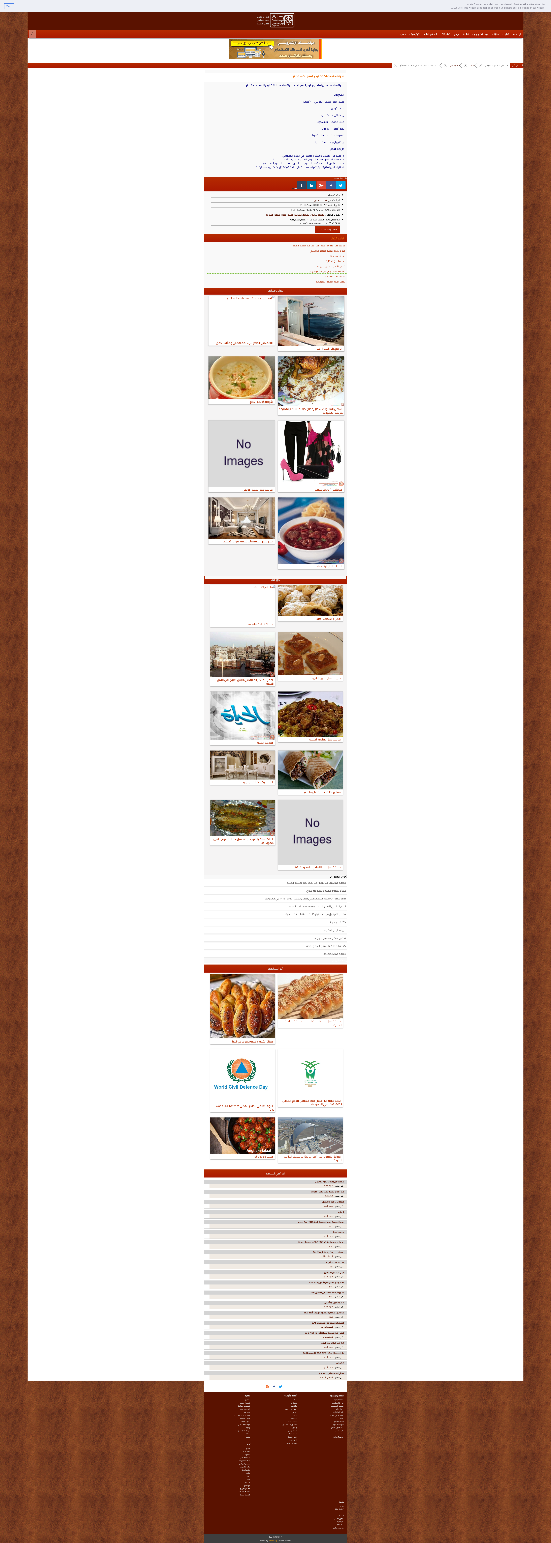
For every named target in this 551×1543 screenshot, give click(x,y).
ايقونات (247, 1427)
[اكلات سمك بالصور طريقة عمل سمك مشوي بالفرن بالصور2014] (242, 818)
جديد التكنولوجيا (481, 34)
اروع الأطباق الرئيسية (329, 566)
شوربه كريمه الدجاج (261, 401)
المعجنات (320, 215)
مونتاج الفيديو (245, 1488)
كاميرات (294, 1415)
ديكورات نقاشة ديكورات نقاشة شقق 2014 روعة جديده (321, 1222)
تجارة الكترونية (245, 1466)
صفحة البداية (339, 1399)
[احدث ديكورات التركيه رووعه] (242, 765)
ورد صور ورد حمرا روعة (335, 1262)
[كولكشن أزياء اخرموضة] (311, 454)
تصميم (403, 34)
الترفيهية (415, 34)
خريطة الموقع (339, 1421)
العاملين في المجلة (337, 1415)
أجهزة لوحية (292, 1437)
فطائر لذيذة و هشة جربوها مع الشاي (327, 251)
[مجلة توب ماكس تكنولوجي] (275, 20)
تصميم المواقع (244, 1463)
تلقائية (306, 215)
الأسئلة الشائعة (338, 1412)
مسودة (269, 215)
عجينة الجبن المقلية (335, 261)
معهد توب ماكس (337, 1427)
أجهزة (496, 34)
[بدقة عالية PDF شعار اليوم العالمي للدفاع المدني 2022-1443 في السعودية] (310, 1073)
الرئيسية (517, 34)
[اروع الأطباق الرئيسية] (311, 530)
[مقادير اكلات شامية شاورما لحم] (310, 770)
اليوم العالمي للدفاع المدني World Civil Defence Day (317, 906)
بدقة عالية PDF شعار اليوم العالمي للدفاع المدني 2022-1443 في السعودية (305, 898)
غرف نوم (340, 1524)
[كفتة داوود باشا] (242, 1135)
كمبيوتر (294, 1418)
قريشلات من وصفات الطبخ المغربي (329, 1182)
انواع (312, 215)
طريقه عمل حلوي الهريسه (325, 678)
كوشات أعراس (327, 1327)
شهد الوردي (338, 960)
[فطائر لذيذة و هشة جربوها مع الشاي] (242, 1006)
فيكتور (247, 1482)
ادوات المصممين (244, 1424)
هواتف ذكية (292, 1421)
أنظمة (466, 34)
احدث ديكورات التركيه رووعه (256, 782)
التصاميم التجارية (244, 1406)
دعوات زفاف (245, 1421)
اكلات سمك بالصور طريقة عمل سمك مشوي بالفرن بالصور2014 (243, 840)
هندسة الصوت (245, 1494)
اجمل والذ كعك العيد (328, 618)
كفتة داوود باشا (337, 256)
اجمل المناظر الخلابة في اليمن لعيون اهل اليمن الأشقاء (245, 681)
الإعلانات (341, 1418)
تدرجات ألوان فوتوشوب (242, 1430)
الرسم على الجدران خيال (328, 348)
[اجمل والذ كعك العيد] (310, 600)
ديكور (331, 1246)
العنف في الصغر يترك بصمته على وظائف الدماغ (244, 342)
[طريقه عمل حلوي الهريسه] (310, 653)
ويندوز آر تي (292, 1430)
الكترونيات (293, 1440)
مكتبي (294, 1412)
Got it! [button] (9, 6)
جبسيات (330, 1226)
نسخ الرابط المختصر (328, 229)
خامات (248, 1433)
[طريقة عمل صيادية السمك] (310, 714)
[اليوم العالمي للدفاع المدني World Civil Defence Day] (242, 1076)
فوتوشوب (246, 1485)
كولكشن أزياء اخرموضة (328, 489)
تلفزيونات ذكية (291, 1443)
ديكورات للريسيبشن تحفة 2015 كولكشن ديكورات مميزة (321, 1242)
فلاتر (248, 1479)
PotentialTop (272, 1540)
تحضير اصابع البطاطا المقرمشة (330, 281)
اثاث (342, 1512)
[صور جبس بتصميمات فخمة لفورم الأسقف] (241, 518)
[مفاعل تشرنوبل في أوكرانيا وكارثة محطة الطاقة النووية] (310, 1135)
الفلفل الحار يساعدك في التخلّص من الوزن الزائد (324, 1333)
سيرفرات (294, 1403)
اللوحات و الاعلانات (244, 1409)
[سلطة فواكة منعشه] (242, 603)
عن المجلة (340, 1409)
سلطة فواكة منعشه (260, 624)
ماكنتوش (293, 1406)
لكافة (277, 215)
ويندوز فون (293, 1433)
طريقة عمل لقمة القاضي (257, 489)
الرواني (341, 1212)
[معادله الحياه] (242, 716)
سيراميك (340, 1521)
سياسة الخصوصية (337, 1406)
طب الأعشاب (339, 1430)
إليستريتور (246, 1451)
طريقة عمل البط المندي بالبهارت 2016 (318, 867)
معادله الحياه (265, 742)
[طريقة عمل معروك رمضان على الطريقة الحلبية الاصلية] (310, 996)
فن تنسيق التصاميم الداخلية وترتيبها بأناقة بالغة (324, 1313)
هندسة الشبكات (244, 1491)
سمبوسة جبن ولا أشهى (334, 1302)
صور (331, 1266)
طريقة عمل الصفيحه (335, 276)
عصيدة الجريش (338, 1232)
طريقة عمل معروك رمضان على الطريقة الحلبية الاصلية (319, 245)
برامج (456, 34)
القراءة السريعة (244, 1460)
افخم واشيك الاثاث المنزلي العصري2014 (327, 1292)
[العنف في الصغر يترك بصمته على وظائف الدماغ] (241, 318)
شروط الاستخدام (338, 1403)
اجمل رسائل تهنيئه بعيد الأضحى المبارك (327, 1192)
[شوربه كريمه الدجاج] (241, 377)
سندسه (298, 215)
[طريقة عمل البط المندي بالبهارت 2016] (310, 832)
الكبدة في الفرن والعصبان (333, 1202)
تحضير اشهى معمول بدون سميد (329, 266)
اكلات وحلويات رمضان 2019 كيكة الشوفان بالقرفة (323, 1353)
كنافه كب (340, 1363)
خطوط (248, 1437)
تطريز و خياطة (245, 1418)
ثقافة (248, 1473)
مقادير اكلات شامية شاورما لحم (322, 792)
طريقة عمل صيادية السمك (325, 739)
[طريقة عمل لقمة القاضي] (241, 454)
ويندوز (294, 1427)
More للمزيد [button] (457, 8)
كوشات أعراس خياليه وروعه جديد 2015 (328, 1323)
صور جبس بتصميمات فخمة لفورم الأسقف (248, 541)
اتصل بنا (341, 1433)
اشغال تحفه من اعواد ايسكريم (331, 1373)
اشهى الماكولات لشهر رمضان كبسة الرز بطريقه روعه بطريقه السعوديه (311, 410)
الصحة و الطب (430, 34)
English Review (338, 1437)
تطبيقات (446, 34)
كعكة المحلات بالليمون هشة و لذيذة (327, 271)
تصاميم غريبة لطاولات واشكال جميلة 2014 (326, 1282)
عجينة (290, 215)
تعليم (506, 34)
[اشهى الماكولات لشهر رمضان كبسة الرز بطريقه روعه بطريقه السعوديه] (311, 381)
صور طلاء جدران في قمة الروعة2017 (328, 1252)
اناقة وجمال (328, 1337)
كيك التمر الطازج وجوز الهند (332, 1343)
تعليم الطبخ (320, 199)
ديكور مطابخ (339, 1518)
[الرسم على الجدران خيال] (311, 321)
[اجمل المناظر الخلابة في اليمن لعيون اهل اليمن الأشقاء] (242, 654)
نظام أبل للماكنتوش (290, 1424)
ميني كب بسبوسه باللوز (334, 1272)
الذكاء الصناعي (245, 1457)
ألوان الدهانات (327, 1256)
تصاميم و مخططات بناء (242, 1415)
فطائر (283, 215)
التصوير (247, 1454)
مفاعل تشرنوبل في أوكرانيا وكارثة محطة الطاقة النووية (316, 914)
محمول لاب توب (291, 1409)
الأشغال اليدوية (326, 1377)
